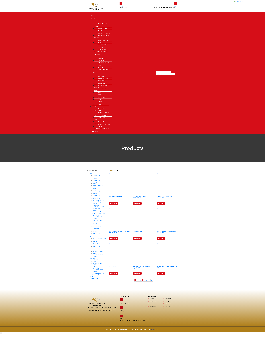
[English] (241, 1)
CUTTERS (100, 67)
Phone (121, 6)
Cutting (100, 30)
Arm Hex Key (101, 75)
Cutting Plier (102, 83)
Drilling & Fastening (104, 34)
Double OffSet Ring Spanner (101, 86)
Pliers (99, 94)
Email (175, 6)
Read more (113, 203)
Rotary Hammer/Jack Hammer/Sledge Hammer (102, 50)
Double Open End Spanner (101, 89)
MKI (96, 106)
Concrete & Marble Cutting (101, 25)
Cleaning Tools (102, 23)
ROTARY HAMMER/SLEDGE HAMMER (101, 114)
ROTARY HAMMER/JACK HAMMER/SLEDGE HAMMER (102, 63)
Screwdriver (101, 97)
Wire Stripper (101, 103)
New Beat (97, 55)
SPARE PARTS (93, 276)
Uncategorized (94, 278)
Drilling (100, 32)
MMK (96, 119)
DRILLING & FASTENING (99, 109)
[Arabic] (236, 1)
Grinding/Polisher (103, 41)
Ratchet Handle (102, 96)
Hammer (100, 92)
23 (149, 280)
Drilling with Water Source (101, 36)
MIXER (99, 66)
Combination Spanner (99, 81)
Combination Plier (103, 78)
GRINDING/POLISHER (103, 57)
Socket (100, 99)
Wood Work (101, 53)
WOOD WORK (101, 117)
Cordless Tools (102, 28)
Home (111, 170)
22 (146, 280)
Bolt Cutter (101, 77)
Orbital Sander (102, 48)
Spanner (100, 101)
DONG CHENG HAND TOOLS (99, 72)
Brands (93, 19)
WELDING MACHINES (103, 69)
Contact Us (94, 131)
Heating (100, 42)
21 (144, 280)
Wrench (100, 104)
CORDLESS (100, 59)
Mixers (99, 46)
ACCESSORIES (94, 172)
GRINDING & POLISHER (104, 112)
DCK (96, 21)
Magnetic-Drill (102, 44)
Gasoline (100, 39)
